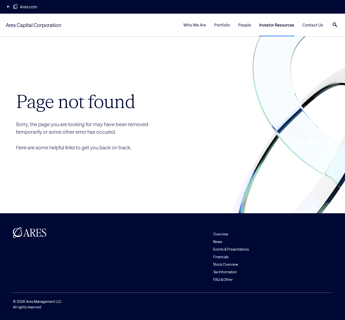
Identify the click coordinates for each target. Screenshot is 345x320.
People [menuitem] (244, 24)
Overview (220, 234)
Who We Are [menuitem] (194, 24)
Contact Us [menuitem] (312, 24)
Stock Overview (225, 264)
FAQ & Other (223, 279)
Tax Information (225, 272)
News (217, 241)
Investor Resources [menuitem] (276, 24)
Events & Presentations (231, 249)
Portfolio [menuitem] (222, 24)
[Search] (335, 25)
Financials (221, 257)
